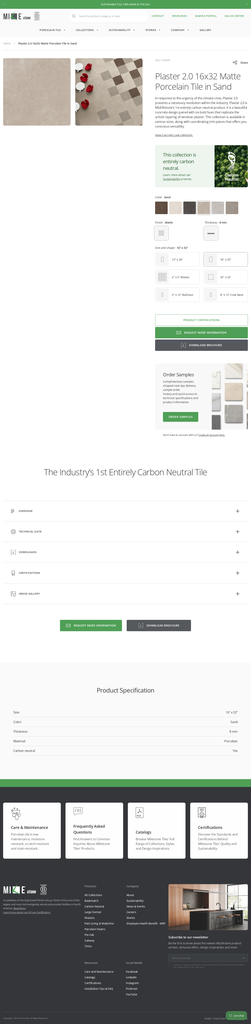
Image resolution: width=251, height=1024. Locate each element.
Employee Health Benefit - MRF (146, 923)
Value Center (234, 16)
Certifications (93, 983)
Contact (158, 16)
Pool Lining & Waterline (99, 923)
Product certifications (201, 320)
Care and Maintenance (99, 971)
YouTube (131, 994)
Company (132, 886)
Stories (130, 918)
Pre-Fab (89, 935)
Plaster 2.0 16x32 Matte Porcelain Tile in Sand (47, 43)
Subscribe (243, 958)
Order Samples (181, 417)
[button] (4, 4)
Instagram (132, 983)
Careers (131, 912)
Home (7, 43)
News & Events (135, 906)
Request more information (205, 332)
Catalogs (90, 977)
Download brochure (205, 345)
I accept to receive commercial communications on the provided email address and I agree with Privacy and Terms (209, 965)
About (130, 895)
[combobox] (108, 16)
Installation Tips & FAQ (99, 989)
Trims (88, 946)
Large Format (93, 912)
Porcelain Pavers (95, 929)
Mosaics (90, 918)
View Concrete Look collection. (174, 135)
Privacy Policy (220, 1018)
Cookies (207, 1018)
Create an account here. (211, 435)
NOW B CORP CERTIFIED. (125, 4)
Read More (19, 908)
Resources (179, 16)
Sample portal (206, 16)
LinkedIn (131, 977)
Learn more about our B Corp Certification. (27, 912)
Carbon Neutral (94, 906)
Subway (89, 940)
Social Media (134, 963)
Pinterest (131, 989)
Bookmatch (91, 901)
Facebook (132, 971)
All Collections (93, 895)
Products (90, 886)
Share (244, 62)
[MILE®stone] (21, 16)
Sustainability (171, 179)
